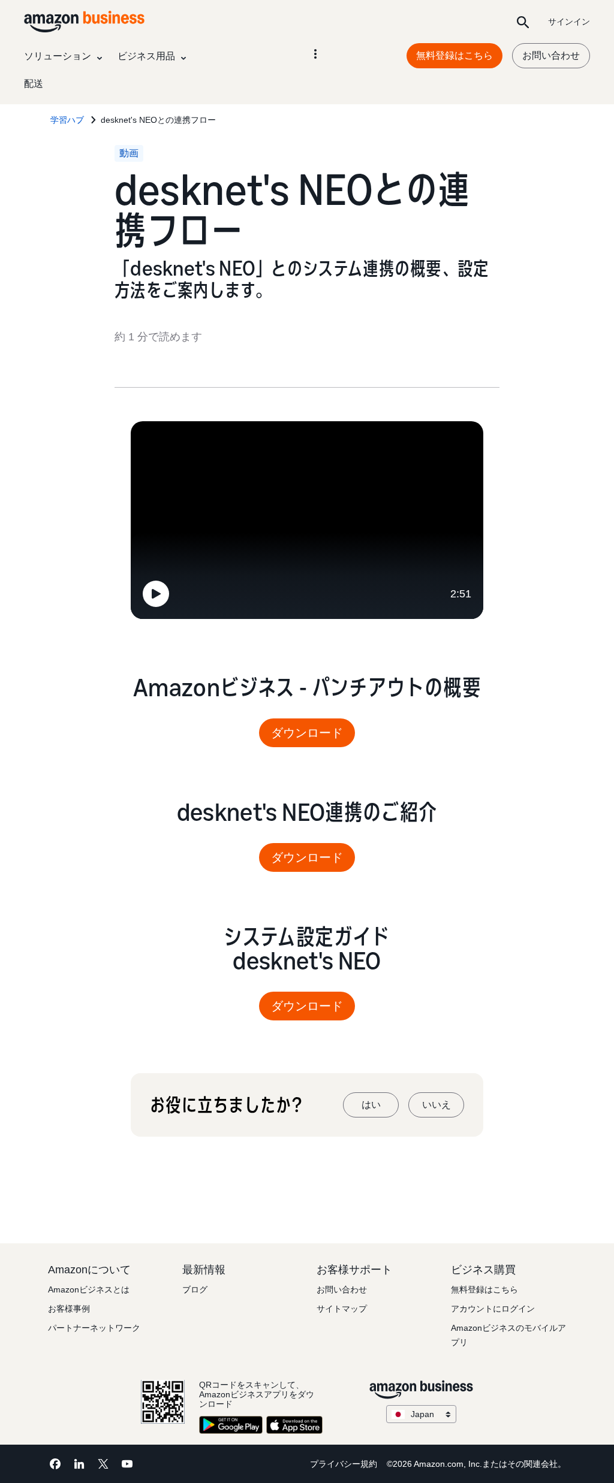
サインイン (569, 21)
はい (371, 1105)
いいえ (436, 1105)
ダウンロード (307, 732)
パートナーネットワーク (94, 1328)
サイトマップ (342, 1308)
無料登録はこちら (454, 55)
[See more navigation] (315, 54)
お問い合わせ (551, 55)
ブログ (194, 1289)
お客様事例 (69, 1308)
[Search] (523, 21)
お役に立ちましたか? (226, 1105)
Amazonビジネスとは (89, 1289)
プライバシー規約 (343, 1464)
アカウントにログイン (493, 1308)
